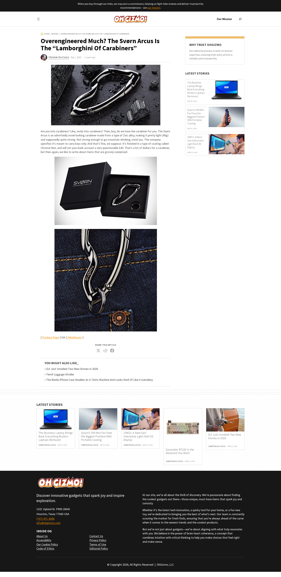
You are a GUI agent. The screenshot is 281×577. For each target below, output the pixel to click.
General (55, 34)
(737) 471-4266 (45, 519)
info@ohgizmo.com (48, 523)
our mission (153, 7)
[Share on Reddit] (105, 351)
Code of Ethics (45, 548)
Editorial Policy (98, 548)
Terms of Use (97, 544)
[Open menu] (38, 19)
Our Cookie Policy (47, 544)
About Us (42, 536)
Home (46, 34)
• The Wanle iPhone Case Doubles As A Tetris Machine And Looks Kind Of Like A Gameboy (99, 380)
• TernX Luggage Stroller (59, 374)
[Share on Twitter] (98, 351)
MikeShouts (74, 337)
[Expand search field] (240, 19)
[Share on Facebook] (112, 351)
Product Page (50, 337)
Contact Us (96, 536)
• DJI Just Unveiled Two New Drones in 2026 (71, 369)
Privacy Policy (97, 540)
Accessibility (43, 540)
